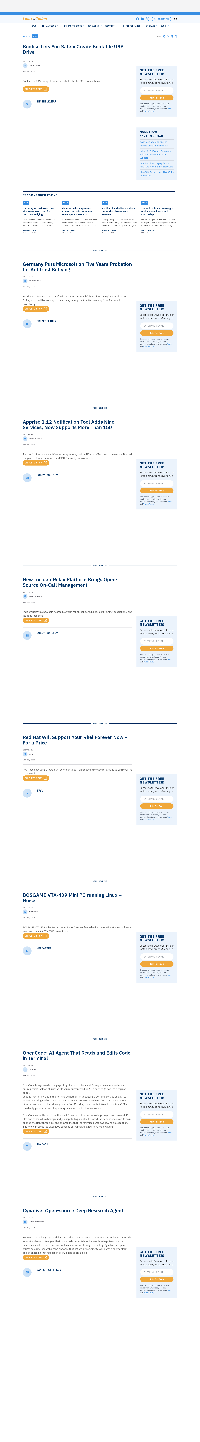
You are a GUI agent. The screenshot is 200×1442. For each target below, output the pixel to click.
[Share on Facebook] (164, 36)
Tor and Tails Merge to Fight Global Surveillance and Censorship (157, 211)
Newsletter (163, 19)
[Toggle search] (175, 19)
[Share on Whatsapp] (176, 36)
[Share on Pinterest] (172, 36)
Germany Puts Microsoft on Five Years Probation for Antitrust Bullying (38, 211)
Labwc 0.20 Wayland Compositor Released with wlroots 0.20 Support (156, 154)
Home (25, 36)
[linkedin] (142, 19)
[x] (147, 19)
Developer (93, 26)
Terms (169, 109)
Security (109, 26)
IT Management (50, 26)
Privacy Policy (148, 111)
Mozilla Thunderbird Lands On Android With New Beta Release (119, 211)
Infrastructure (73, 26)
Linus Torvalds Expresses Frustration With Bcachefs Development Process (77, 211)
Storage (150, 26)
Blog (163, 26)
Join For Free (157, 97)
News (34, 26)
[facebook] (137, 19)
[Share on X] (168, 36)
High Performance (130, 26)
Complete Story (33, 89)
